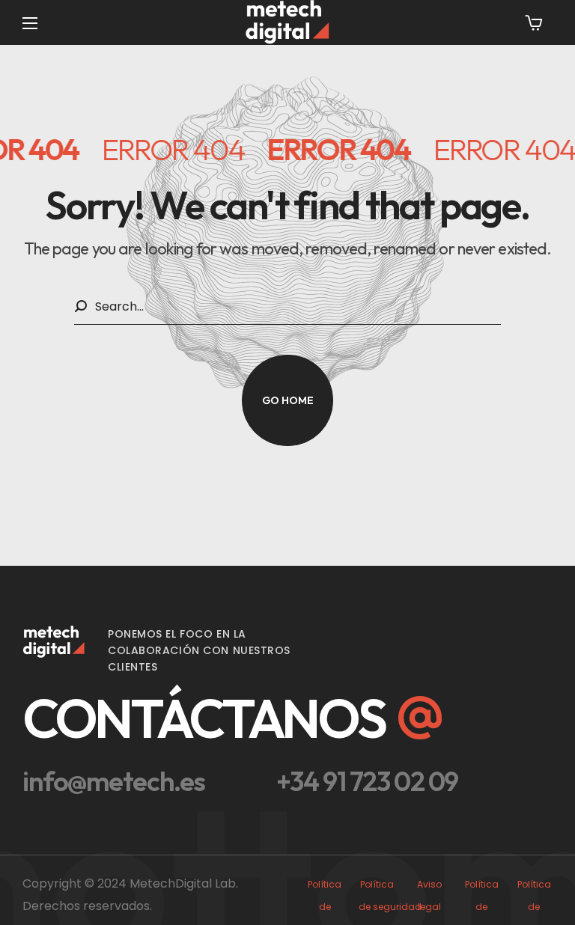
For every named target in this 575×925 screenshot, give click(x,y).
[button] (534, 22)
